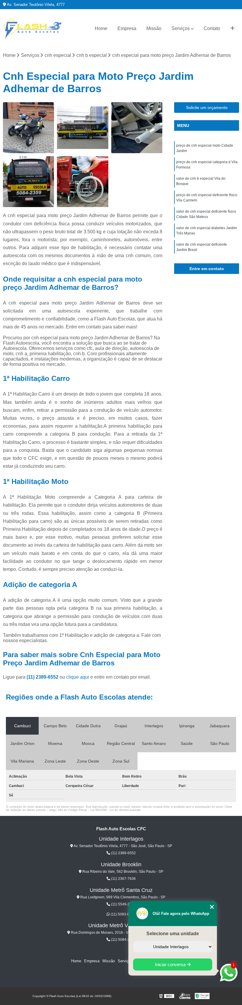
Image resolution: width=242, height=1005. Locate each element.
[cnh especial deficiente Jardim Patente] (82, 181)
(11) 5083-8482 (122, 914)
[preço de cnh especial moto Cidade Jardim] (28, 127)
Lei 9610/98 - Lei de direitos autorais (115, 809)
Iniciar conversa (171, 964)
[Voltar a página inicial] (32, 28)
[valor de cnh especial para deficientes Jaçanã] (136, 127)
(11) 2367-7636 (123, 879)
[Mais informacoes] (232, 28)
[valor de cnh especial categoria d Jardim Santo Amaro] (28, 181)
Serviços (180, 28)
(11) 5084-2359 (123, 940)
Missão (153, 28)
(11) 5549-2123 (123, 904)
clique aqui (77, 677)
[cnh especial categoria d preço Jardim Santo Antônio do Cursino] (82, 127)
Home (101, 28)
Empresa (126, 28)
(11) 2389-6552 (43, 677)
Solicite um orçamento (207, 107)
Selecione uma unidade (172, 933)
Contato (212, 28)
